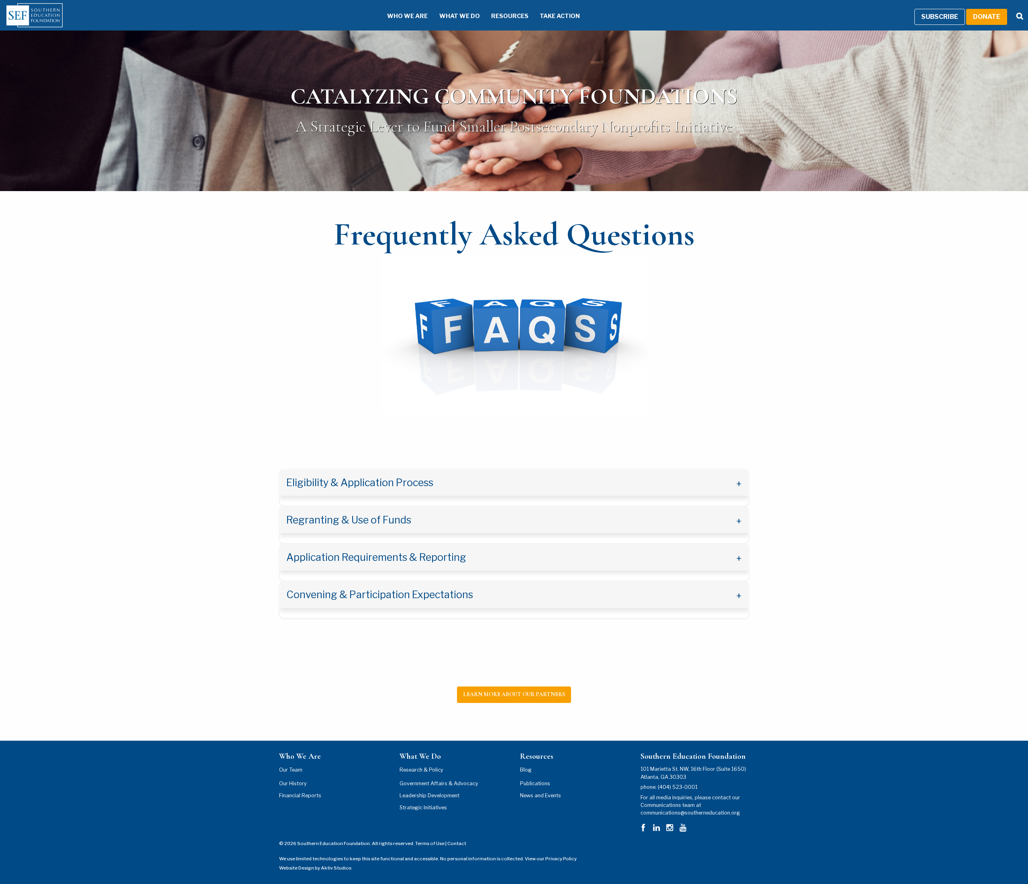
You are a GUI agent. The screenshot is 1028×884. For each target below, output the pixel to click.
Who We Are (407, 16)
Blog (526, 770)
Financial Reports (300, 795)
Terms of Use (430, 843)
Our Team (290, 770)
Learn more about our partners (514, 694)
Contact (456, 843)
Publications (535, 783)
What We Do (459, 16)
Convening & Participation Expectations (380, 595)
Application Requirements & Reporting (377, 557)
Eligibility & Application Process (360, 483)
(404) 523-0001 (678, 787)
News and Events (540, 795)
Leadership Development (429, 795)
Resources (509, 16)
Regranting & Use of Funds (349, 520)
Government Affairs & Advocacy (439, 783)
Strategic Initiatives (423, 808)
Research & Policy (421, 770)
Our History (293, 783)
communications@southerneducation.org (690, 813)
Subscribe (939, 16)
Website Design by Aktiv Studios (315, 868)
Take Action (560, 16)
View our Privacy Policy (551, 859)
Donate (986, 16)
